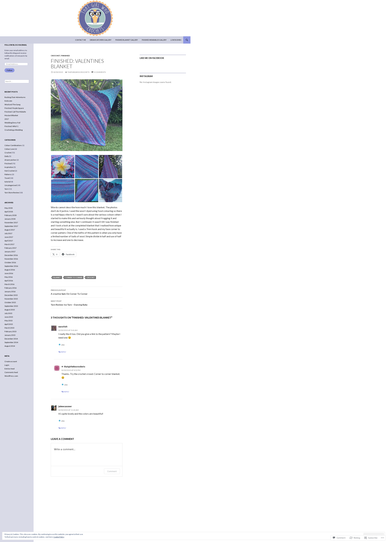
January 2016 (10, 291)
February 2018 (10, 215)
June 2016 (9, 273)
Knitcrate (8, 101)
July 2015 (8, 313)
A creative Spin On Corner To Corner (69, 292)
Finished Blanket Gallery (126, 40)
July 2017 (8, 233)
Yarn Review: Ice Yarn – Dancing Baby (69, 303)
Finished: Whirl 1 (11, 126)
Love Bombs (176, 40)
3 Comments (100, 72)
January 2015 (10, 335)
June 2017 (9, 237)
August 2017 (10, 230)
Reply (63, 352)
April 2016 (9, 280)
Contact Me (80, 40)
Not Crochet (10, 171)
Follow (9, 70)
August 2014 (10, 346)
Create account (11, 361)
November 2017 (11, 222)
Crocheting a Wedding (14, 130)
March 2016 (9, 284)
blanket (57, 277)
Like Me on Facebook (152, 58)
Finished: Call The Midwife (15, 112)
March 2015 (9, 328)
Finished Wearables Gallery (154, 40)
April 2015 (9, 324)
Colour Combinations (13, 145)
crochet (91, 277)
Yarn (6, 189)
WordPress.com (11, 376)
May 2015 (9, 320)
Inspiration (9, 167)
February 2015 (10, 331)
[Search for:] (17, 81)
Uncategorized (11, 185)
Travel (7, 178)
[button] (63, 167)
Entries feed (10, 369)
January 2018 (10, 219)
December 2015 (11, 295)
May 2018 (9, 208)
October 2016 (10, 262)
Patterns (8, 174)
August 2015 (10, 310)
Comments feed (11, 372)
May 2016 (9, 277)
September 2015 (11, 306)
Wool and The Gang (12, 104)
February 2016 (10, 288)
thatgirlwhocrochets (78, 72)
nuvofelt (62, 326)
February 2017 (10, 248)
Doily (7, 156)
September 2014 (11, 342)
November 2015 (11, 299)
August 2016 (10, 270)
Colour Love (9, 149)
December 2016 (11, 255)
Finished (65, 55)
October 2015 (10, 302)
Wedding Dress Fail (12, 123)
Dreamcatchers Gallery (100, 40)
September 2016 (11, 266)
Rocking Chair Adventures (15, 97)
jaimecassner (65, 406)
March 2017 (9, 244)
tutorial (7, 182)
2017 (7, 119)
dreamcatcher (10, 160)
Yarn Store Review (12, 192)
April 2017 (9, 241)
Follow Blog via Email (16, 45)
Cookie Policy (58, 537)
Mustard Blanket (11, 115)
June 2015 (9, 317)
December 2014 (11, 339)
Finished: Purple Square (14, 108)
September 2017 (11, 226)
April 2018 (9, 211)
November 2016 (11, 259)
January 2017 (10, 251)
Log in (7, 365)
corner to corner (73, 277)
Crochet (55, 55)
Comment (112, 471)
